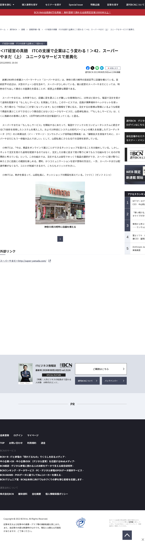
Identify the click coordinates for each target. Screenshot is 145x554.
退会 (43, 443)
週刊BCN (13, 29)
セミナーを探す (53, 4)
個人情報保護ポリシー (56, 494)
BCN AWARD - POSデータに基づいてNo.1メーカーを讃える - (31, 475)
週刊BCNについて (135, 4)
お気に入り (114, 68)
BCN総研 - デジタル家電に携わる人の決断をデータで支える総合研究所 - (37, 465)
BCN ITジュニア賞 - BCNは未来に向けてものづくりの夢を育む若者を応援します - (41, 479)
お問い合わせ (16, 443)
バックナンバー (111, 380)
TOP (2, 443)
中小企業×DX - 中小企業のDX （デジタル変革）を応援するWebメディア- (37, 461)
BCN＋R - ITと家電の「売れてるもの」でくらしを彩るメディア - (33, 456)
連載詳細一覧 (34, 29)
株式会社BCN (7, 494)
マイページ (33, 435)
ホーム (3, 29)
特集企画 (95, 4)
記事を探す (113, 4)
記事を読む (5, 4)
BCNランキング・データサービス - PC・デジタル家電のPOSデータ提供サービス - (42, 470)
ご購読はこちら (101, 369)
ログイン (18, 435)
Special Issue (76, 4)
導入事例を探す (30, 4)
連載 (23, 29)
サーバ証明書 (129, 522)
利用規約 (31, 443)
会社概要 (36, 494)
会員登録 (4, 435)
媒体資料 (22, 494)
